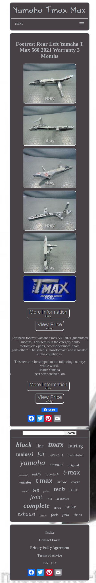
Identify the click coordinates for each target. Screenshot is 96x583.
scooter (56, 464)
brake (70, 507)
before (43, 515)
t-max (71, 472)
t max (44, 480)
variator (25, 482)
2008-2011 (56, 455)
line (40, 446)
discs (78, 515)
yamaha (32, 462)
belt (36, 490)
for (41, 453)
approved (23, 475)
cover (75, 482)
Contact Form (49, 540)
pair (65, 514)
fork (54, 515)
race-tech (52, 474)
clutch (57, 508)
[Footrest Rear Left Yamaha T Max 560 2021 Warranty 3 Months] (50, 84)
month (25, 491)
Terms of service (49, 555)
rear (73, 489)
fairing (75, 446)
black (24, 445)
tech (59, 488)
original (73, 465)
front (36, 497)
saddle (36, 474)
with (49, 498)
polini (46, 491)
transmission (75, 455)
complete (36, 505)
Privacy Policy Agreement (49, 548)
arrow (62, 482)
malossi (24, 454)
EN (45, 563)
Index (49, 532)
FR (53, 563)
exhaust (26, 514)
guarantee (62, 498)
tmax (56, 444)
